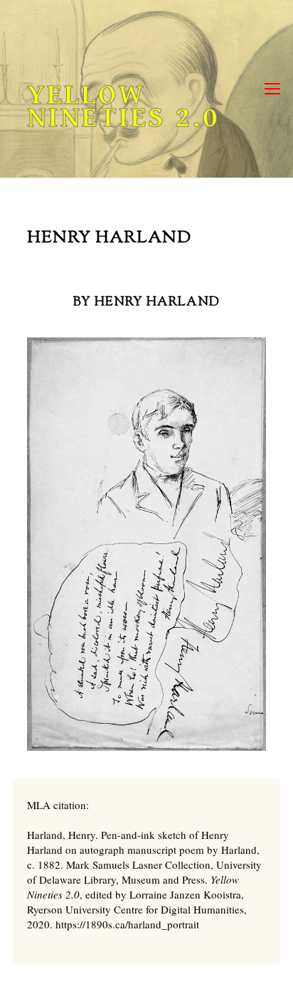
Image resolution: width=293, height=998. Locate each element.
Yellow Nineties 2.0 (123, 106)
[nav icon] (272, 89)
